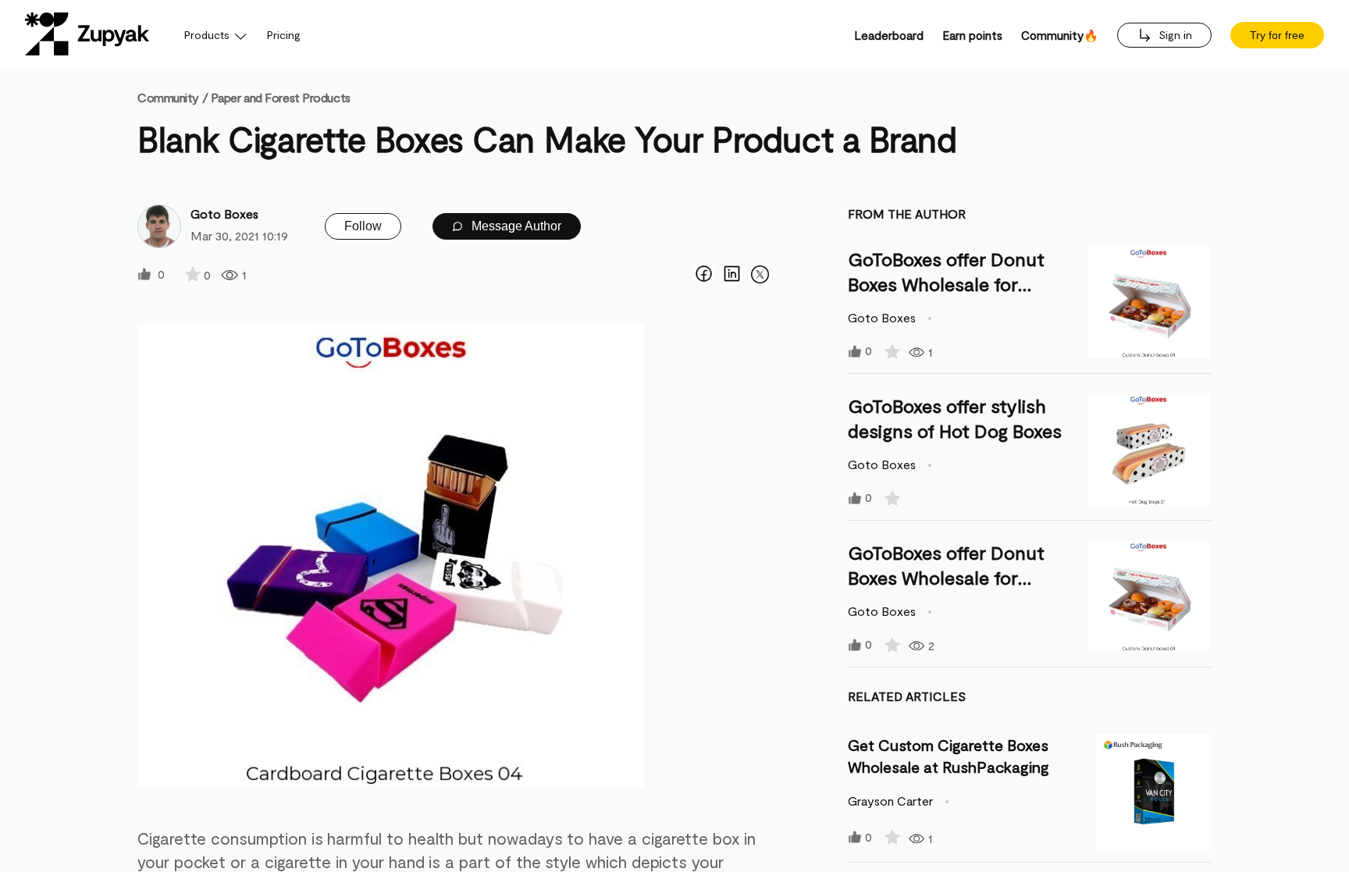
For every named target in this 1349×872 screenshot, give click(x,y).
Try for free (1277, 35)
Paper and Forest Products (281, 97)
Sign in (1173, 34)
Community (172, 97)
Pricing (284, 34)
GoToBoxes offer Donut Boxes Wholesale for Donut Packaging (946, 283)
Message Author (514, 226)
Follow (363, 226)
